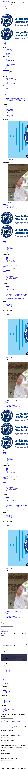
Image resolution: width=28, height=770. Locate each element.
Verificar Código (11, 747)
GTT (4, 682)
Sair (2, 737)
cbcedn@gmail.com (7, 1)
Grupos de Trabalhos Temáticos (9, 666)
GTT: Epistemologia (7, 671)
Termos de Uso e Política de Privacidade (12, 727)
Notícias (5, 68)
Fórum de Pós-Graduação (11, 83)
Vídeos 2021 (8, 116)
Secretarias (8, 53)
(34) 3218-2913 (4, 720)
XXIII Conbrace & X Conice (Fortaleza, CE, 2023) (16, 97)
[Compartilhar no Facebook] (6, 651)
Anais (7, 89)
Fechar (10, 760)
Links (7, 59)
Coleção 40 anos (9, 110)
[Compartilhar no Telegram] (8, 651)
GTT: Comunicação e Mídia (9, 669)
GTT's (7, 52)
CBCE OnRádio (9, 159)
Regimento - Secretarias (10, 64)
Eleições (7, 54)
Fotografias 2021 (9, 115)
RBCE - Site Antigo (10, 206)
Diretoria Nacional (9, 50)
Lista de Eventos (9, 78)
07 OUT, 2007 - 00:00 (5, 640)
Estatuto (7, 61)
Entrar (4, 42)
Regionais (5, 710)
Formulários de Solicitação (11, 67)
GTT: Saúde (5, 667)
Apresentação (8, 49)
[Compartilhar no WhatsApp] (9, 651)
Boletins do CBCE (9, 108)
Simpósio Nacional (10, 82)
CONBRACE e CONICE (8, 709)
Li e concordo (10, 730)
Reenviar (5, 747)
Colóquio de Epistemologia (11, 81)
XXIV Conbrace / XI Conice (12, 79)
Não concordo (3, 730)
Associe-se (8, 72)
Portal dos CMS (9, 65)
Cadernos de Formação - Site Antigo (13, 208)
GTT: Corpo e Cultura (7, 670)
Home (4, 43)
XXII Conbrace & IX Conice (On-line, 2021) (15, 99)
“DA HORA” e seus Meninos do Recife (14, 202)
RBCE (7, 205)
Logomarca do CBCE (10, 60)
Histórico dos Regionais (11, 92)
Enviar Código (6, 737)
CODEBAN (17, 721)
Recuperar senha (4, 760)
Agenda (7, 90)
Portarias (7, 66)
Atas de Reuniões (9, 109)
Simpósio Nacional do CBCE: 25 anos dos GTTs (16, 98)
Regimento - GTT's (10, 63)
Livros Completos (9, 106)
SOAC (7, 88)
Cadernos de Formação (10, 207)
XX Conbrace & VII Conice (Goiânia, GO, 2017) (16, 100)
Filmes (4, 702)
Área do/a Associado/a (10, 71)
